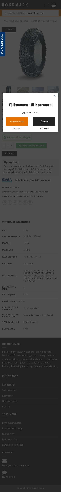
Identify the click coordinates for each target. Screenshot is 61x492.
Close (55, 96)
